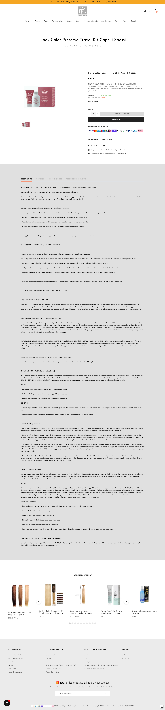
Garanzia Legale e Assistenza (17, 662)
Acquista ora (116, 119)
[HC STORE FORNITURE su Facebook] (122, 658)
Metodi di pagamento (15, 672)
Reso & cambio (55, 179)
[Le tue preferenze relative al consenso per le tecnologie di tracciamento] (161, 706)
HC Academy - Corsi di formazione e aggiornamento (101, 665)
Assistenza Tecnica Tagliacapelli (94, 668)
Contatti (48, 658)
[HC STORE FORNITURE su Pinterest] (128, 658)
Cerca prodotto (51, 655)
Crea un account (51, 662)
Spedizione (41, 179)
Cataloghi (87, 662)
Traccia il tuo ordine (52, 672)
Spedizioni (11, 665)
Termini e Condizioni (14, 655)
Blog (85, 658)
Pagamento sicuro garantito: (98, 126)
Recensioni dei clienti (76, 179)
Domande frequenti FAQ (54, 668)
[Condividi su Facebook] (100, 146)
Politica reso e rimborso (15, 658)
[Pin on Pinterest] (104, 146)
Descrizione (26, 179)
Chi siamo (87, 655)
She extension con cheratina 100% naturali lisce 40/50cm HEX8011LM (81, 613)
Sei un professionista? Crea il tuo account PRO (61, 665)
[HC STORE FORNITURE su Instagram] (125, 658)
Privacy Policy (12, 668)
